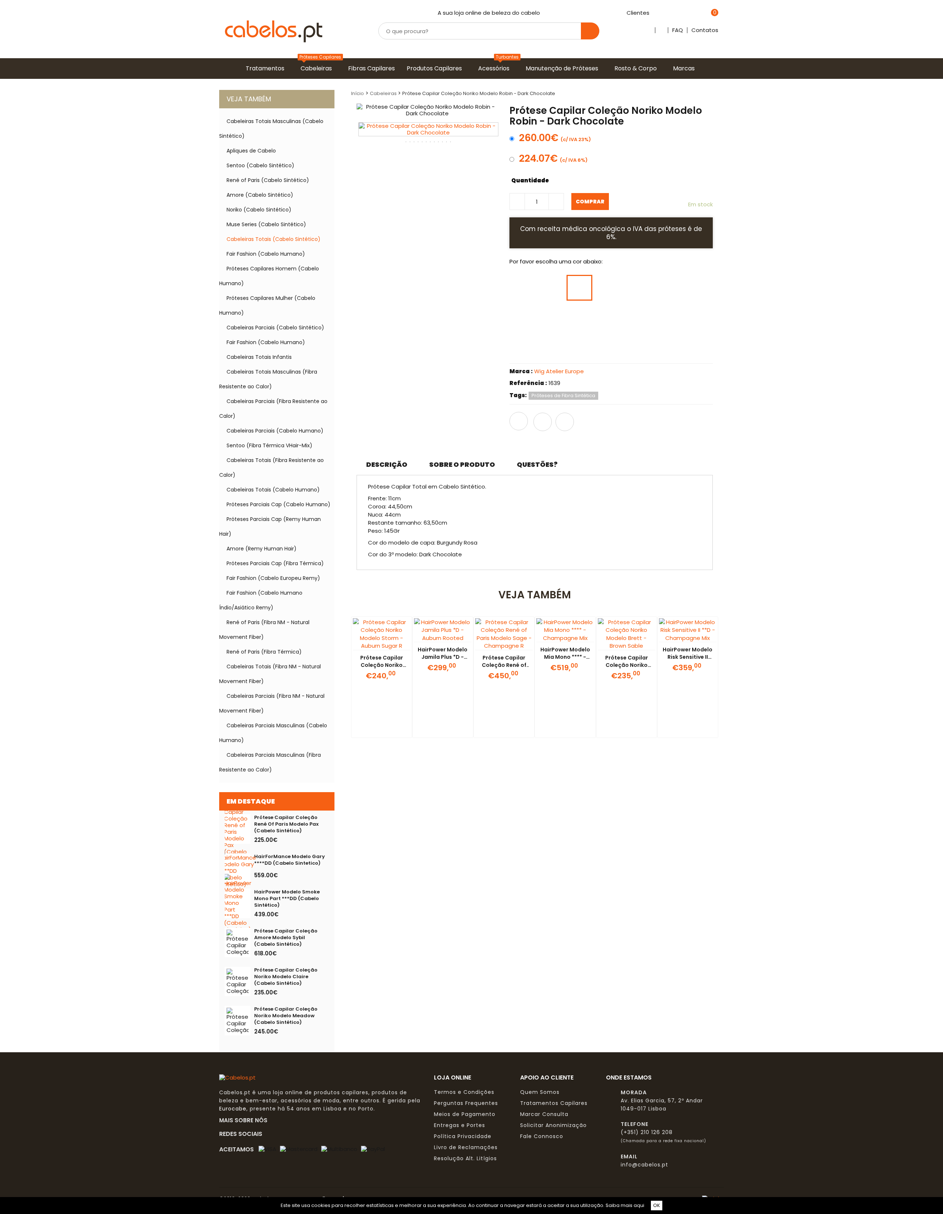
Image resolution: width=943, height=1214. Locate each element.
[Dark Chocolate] (579, 288)
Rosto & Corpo (637, 68)
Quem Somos (540, 1092)
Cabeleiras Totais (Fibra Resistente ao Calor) (271, 467)
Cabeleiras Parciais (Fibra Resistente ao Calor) (273, 409)
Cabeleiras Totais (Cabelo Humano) (273, 489)
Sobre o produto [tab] (462, 464)
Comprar (590, 201)
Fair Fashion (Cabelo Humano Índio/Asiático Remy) (260, 600)
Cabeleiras (318, 68)
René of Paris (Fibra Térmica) (264, 651)
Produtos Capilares (436, 68)
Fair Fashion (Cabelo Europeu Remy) (273, 578)
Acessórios (495, 68)
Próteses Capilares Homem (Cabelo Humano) (269, 276)
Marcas (685, 68)
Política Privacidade (462, 1136)
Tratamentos (266, 68)
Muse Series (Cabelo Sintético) (266, 224)
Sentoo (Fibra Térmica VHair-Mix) (269, 445)
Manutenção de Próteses (563, 68)
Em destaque (251, 801)
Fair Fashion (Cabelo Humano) (266, 254)
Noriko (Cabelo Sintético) (259, 209)
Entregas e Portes (459, 1125)
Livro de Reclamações (466, 1147)
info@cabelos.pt (644, 1164)
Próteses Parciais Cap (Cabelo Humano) (278, 504)
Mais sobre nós (245, 1120)
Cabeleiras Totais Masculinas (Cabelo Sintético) (271, 129)
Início (357, 93)
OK (656, 1205)
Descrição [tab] (386, 464)
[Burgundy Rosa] (607, 350)
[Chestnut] (635, 350)
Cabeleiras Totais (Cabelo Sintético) (273, 239)
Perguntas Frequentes (466, 1103)
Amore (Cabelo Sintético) (260, 195)
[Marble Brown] (662, 288)
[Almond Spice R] (662, 350)
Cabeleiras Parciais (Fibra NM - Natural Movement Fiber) (272, 703)
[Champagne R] (579, 350)
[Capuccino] (552, 288)
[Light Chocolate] (524, 319)
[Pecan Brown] (552, 319)
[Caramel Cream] (635, 319)
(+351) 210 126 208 (647, 1132)
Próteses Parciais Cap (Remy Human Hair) (270, 526)
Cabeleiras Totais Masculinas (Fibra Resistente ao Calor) (268, 379)
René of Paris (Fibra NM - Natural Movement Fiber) (264, 630)
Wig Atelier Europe (559, 371)
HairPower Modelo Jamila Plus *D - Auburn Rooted (442, 657)
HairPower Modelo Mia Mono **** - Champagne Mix (565, 657)
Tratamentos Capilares (554, 1103)
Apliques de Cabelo (251, 150)
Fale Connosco (541, 1136)
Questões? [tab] (537, 464)
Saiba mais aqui (625, 1205)
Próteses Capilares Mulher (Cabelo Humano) (267, 305)
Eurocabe (232, 1108)
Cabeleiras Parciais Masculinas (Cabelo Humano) (273, 733)
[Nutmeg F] (524, 350)
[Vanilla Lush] (607, 319)
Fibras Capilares (373, 68)
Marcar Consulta (544, 1114)
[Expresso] (524, 288)
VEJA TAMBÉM (249, 99)
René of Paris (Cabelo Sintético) (268, 180)
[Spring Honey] (662, 319)
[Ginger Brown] (635, 288)
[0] (705, 13)
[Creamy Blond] (690, 319)
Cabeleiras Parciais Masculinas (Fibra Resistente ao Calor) (270, 762)
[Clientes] (653, 13)
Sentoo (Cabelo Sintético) (260, 165)
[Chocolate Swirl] (607, 288)
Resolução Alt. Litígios (465, 1158)
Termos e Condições (464, 1092)
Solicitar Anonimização (553, 1125)
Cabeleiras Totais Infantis (259, 357)
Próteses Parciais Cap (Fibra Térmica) (275, 563)
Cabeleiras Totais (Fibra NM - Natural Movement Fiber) (270, 674)
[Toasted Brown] (690, 288)
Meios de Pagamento (464, 1114)
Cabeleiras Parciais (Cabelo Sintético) (275, 327)
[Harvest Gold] (579, 319)
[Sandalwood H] (552, 350)
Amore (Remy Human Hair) (262, 548)
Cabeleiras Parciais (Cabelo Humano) (275, 430)
